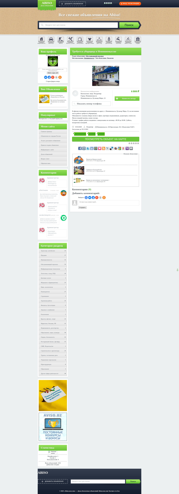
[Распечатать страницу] (131, 148)
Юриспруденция (46, 364)
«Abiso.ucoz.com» (69, 491)
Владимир (97, 93)
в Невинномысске (80, 134)
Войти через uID (53, 73)
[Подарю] (137, 39)
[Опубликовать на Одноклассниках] (111, 3)
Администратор (53, 178)
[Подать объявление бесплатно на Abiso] (72, 4)
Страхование (45, 296)
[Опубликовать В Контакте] (105, 3)
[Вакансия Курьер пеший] (79, 160)
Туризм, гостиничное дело (49, 355)
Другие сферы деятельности (49, 373)
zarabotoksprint (44, 215)
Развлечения (45, 314)
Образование (45, 369)
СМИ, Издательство (47, 346)
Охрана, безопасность (47, 337)
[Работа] (60, 39)
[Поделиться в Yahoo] (127, 148)
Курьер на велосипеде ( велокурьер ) (97, 180)
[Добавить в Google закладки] (119, 148)
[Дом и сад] (99, 39)
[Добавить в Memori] (99, 148)
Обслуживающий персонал (49, 264)
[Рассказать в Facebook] (80, 148)
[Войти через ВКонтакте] (45, 77)
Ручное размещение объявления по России (57, 96)
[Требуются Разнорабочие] (79, 170)
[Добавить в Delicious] (111, 148)
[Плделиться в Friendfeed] (91, 148)
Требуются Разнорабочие (94, 169)
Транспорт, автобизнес (48, 251)
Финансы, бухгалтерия (48, 305)
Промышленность (46, 260)
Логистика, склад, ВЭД (48, 273)
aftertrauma (43, 190)
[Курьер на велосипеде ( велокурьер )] (79, 181)
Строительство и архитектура (50, 351)
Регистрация (133, 3)
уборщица (92, 134)
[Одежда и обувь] (89, 39)
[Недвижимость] (41, 39)
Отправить (82, 207)
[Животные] (118, 39)
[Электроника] (80, 39)
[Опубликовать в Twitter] (109, 3)
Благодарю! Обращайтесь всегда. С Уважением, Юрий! (52, 235)
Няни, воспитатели (47, 287)
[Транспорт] (51, 39)
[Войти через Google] (56, 77)
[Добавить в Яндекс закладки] (123, 148)
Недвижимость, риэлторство (50, 328)
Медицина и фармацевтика (49, 282)
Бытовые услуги (46, 278)
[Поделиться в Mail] (95, 148)
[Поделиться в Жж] (107, 148)
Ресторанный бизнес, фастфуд (50, 342)
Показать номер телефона (89, 103)
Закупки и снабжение (47, 310)
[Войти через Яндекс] (52, 77)
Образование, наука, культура (50, 332)
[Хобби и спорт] (128, 39)
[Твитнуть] (88, 148)
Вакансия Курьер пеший (93, 159)
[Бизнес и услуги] (70, 39)
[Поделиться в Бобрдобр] (115, 148)
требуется (101, 134)
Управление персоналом (48, 360)
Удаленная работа (46, 301)
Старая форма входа (53, 81)
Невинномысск (89, 58)
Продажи (44, 255)
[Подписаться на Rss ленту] (103, 148)
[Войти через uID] (86, 197)
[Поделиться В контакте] (84, 148)
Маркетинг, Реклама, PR (48, 323)
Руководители (45, 292)
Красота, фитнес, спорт (48, 319)
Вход (125, 3)
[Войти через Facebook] (49, 77)
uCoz (118, 491)
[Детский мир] (108, 39)
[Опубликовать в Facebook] (107, 3)
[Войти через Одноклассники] (60, 77)
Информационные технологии (50, 269)
